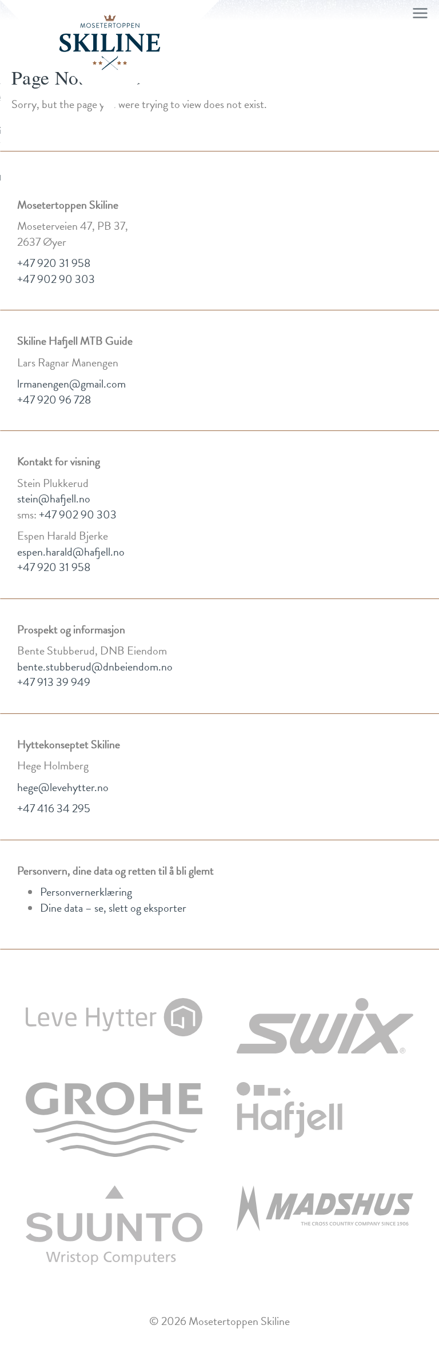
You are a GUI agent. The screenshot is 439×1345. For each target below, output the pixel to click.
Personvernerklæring (86, 891)
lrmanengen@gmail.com (71, 383)
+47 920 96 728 (54, 399)
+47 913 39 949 (53, 682)
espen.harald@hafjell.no (71, 551)
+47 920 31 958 (53, 263)
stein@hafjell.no (53, 498)
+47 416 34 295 (53, 808)
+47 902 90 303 (56, 279)
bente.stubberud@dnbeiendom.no (95, 666)
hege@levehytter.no (63, 787)
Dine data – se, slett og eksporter (113, 907)
